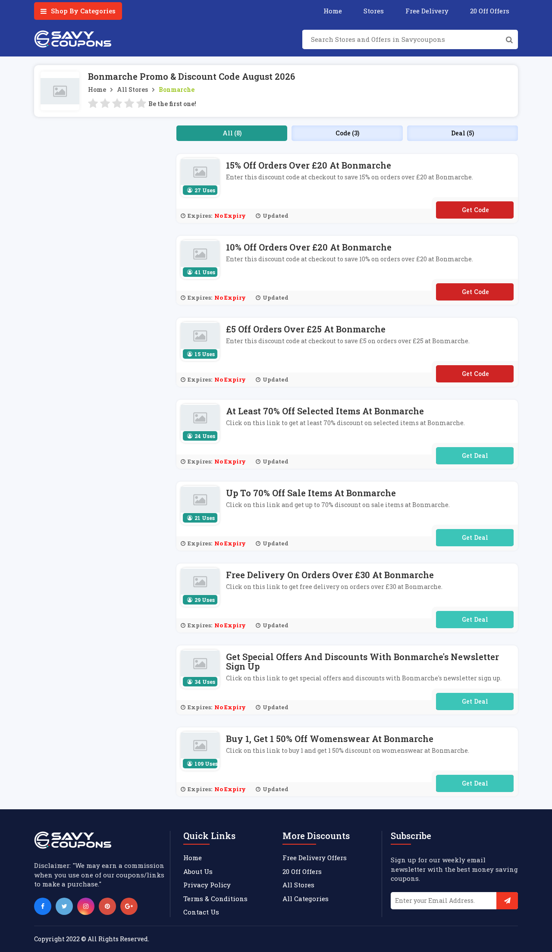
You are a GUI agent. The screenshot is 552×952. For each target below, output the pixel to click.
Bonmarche (176, 89)
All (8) (232, 133)
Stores (374, 10)
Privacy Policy (207, 884)
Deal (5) (462, 133)
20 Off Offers (489, 10)
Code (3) (347, 133)
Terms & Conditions (215, 898)
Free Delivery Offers (314, 857)
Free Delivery (426, 10)
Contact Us (201, 912)
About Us (198, 871)
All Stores (132, 89)
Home (332, 10)
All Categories (305, 898)
